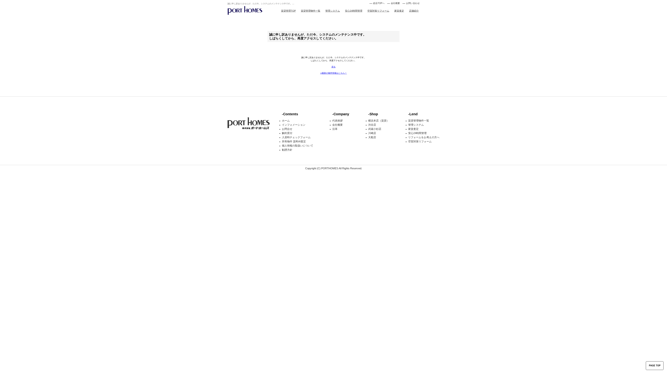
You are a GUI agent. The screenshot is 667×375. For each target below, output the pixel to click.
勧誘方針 (287, 149)
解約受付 (287, 133)
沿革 (334, 128)
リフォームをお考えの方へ (423, 137)
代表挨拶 (337, 120)
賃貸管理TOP (288, 10)
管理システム (332, 10)
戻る (333, 67)
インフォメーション (293, 124)
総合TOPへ (379, 3)
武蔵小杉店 (374, 128)
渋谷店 (372, 124)
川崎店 (372, 133)
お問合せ (287, 128)
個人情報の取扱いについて (297, 145)
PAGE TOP (655, 365)
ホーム (286, 120)
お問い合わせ (413, 3)
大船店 (372, 137)
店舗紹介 (414, 10)
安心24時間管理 (353, 10)
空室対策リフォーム (378, 10)
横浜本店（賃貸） (378, 120)
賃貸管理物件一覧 (310, 10)
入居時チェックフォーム (296, 137)
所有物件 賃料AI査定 (294, 141)
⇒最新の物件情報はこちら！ (333, 73)
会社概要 (395, 3)
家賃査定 (399, 10)
